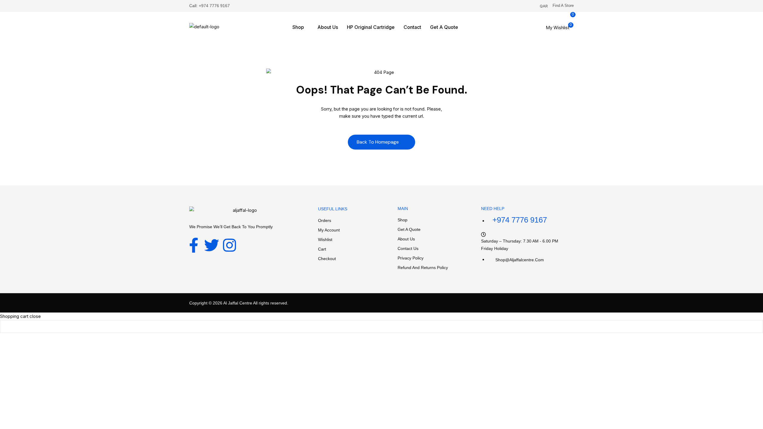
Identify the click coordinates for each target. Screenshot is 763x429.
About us (406, 239)
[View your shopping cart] (543, 35)
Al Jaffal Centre (237, 303)
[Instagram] (229, 245)
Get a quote (409, 229)
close (35, 316)
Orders (324, 220)
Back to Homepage (378, 142)
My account (329, 230)
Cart (322, 249)
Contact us (408, 248)
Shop (402, 219)
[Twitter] (211, 245)
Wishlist (325, 239)
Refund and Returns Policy (423, 267)
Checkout (327, 258)
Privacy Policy (411, 258)
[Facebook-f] (193, 245)
